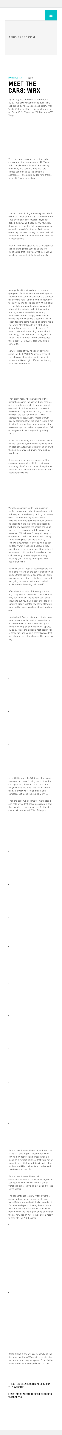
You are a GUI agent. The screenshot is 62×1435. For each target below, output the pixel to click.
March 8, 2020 (15, 78)
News (30, 78)
